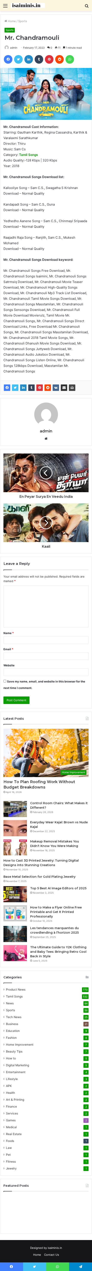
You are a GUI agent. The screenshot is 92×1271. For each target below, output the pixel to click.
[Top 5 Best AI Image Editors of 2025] (15, 894)
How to (11, 1058)
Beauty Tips (14, 1051)
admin (46, 431)
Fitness (11, 1161)
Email (8, 649)
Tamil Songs (14, 996)
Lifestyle (12, 1079)
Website (9, 665)
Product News (15, 989)
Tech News (13, 1017)
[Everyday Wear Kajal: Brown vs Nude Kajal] (15, 828)
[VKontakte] (56, 387)
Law (9, 1148)
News (10, 1003)
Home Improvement (19, 1044)
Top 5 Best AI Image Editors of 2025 (58, 888)
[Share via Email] (64, 387)
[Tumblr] (31, 387)
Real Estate (14, 1134)
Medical (11, 1127)
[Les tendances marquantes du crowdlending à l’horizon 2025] (15, 934)
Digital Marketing (17, 1065)
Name (8, 633)
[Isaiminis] (28, 5)
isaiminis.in (55, 1247)
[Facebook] (7, 387)
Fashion (11, 1037)
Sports (22, 21)
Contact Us (51, 1254)
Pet (8, 1154)
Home (11, 21)
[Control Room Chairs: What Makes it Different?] (15, 809)
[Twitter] (15, 387)
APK (9, 1086)
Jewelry (11, 1168)
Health (10, 1092)
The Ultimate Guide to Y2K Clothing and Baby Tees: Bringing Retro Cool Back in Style (58, 951)
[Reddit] (48, 387)
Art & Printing (15, 1099)
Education (13, 1031)
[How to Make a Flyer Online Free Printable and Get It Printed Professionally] (15, 913)
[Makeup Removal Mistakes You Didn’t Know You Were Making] (15, 847)
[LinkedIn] (23, 387)
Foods (10, 1141)
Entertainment (15, 1072)
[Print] (72, 387)
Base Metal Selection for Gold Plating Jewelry (39, 877)
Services (12, 1113)
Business (12, 1024)
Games (11, 1120)
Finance (11, 1106)
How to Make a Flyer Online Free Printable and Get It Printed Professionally (56, 911)
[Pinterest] (39, 387)
